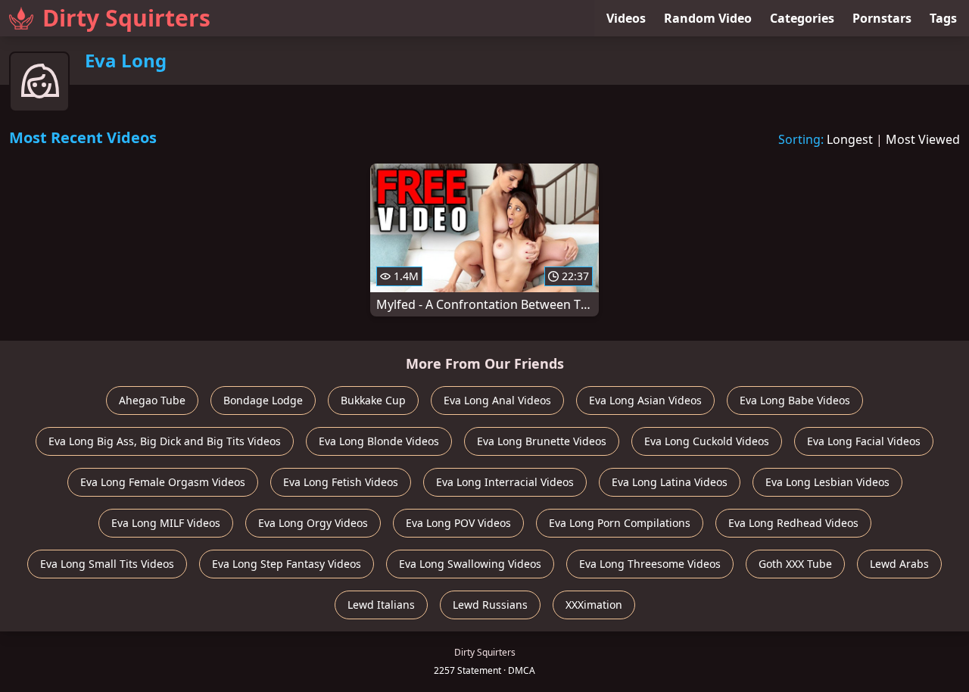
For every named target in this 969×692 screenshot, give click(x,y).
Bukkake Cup (373, 400)
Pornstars (881, 18)
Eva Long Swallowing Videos (470, 563)
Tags (943, 18)
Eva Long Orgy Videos (313, 523)
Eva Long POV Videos (458, 523)
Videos (626, 18)
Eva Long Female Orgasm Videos (162, 482)
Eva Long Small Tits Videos (107, 563)
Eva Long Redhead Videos (793, 523)
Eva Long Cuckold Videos (706, 441)
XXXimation (594, 604)
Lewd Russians (490, 604)
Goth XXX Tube (795, 563)
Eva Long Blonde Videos (379, 441)
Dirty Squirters (126, 17)
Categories (802, 18)
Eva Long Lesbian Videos (827, 482)
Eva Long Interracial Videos (505, 482)
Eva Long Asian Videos (645, 400)
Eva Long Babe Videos (795, 400)
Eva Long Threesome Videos (650, 563)
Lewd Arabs (899, 563)
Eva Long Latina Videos (670, 482)
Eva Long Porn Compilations (619, 523)
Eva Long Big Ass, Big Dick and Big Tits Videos (164, 441)
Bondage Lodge (263, 400)
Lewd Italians (381, 604)
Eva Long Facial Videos (864, 441)
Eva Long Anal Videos (497, 400)
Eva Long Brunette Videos (541, 441)
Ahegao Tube (152, 400)
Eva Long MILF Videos (165, 523)
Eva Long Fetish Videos (340, 482)
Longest (850, 139)
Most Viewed (923, 139)
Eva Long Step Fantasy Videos (286, 563)
